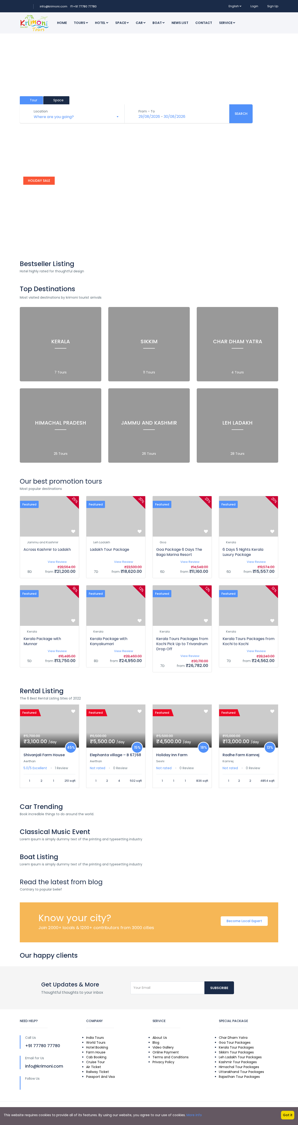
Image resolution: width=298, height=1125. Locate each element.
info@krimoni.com (53, 6)
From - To (147, 111)
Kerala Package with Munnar (42, 641)
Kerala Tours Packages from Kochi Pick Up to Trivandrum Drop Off (182, 644)
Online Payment (165, 1052)
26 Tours (149, 453)
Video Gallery (163, 1047)
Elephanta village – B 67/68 (115, 755)
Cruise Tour (95, 1062)
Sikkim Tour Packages (236, 1052)
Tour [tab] (33, 100)
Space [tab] (58, 100)
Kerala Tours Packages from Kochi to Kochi (248, 641)
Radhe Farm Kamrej (241, 755)
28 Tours (237, 453)
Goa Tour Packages (235, 1042)
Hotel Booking (97, 1047)
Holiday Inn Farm (171, 755)
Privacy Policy (163, 1062)
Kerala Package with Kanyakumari (108, 641)
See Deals (36, 239)
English (234, 6)
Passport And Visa (100, 1076)
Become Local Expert (244, 921)
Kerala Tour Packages (236, 1047)
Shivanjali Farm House (44, 755)
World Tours (95, 1042)
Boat (157, 22)
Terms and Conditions (170, 1057)
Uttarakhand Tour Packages (241, 1071)
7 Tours (60, 372)
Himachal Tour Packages (239, 1067)
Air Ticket (93, 1067)
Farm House (95, 1052)
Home (62, 22)
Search (241, 113)
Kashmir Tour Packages (238, 1062)
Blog (155, 1042)
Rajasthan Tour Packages (239, 1076)
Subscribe (219, 988)
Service (226, 22)
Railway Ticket (97, 1071)
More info (194, 1115)
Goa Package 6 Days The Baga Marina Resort (179, 552)
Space (121, 22)
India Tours (95, 1037)
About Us (159, 1037)
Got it (287, 1115)
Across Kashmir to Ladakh (47, 549)
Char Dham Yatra (233, 1037)
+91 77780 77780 (83, 6)
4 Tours (237, 372)
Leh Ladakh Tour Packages (240, 1057)
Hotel (100, 22)
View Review (57, 562)
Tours (80, 22)
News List (180, 22)
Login (254, 6)
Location (41, 111)
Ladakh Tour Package (109, 549)
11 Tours (149, 372)
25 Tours (61, 453)
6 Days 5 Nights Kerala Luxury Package (243, 552)
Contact (203, 22)
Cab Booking (96, 1057)
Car (139, 22)
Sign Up (272, 6)
